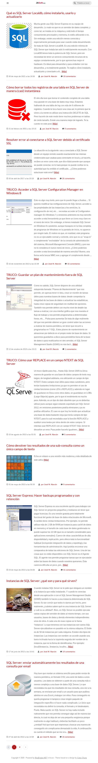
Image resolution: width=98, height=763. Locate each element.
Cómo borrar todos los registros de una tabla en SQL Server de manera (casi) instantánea (47, 89)
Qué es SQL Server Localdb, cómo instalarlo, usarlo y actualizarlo (41, 14)
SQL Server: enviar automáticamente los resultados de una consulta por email (45, 664)
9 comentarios (69, 484)
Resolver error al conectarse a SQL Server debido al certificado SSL (48, 141)
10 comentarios (69, 76)
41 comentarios (69, 570)
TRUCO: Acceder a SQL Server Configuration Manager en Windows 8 (44, 191)
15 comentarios (68, 737)
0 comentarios (70, 129)
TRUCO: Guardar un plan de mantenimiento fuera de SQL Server (44, 276)
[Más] (64, 71)
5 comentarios (70, 435)
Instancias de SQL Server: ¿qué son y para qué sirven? (41, 581)
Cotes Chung (82, 758)
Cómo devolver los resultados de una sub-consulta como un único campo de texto (45, 447)
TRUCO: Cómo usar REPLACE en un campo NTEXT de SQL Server (45, 361)
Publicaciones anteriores (25, 747)
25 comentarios (68, 179)
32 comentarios (73, 264)
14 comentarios (68, 652)
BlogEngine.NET (41, 758)
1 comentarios (70, 349)
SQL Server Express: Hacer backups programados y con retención (43, 497)
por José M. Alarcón (48, 76)
